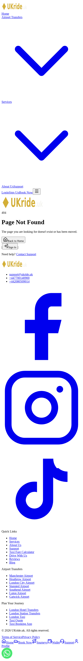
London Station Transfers (24, 613)
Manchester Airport (21, 575)
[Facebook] (41, 365)
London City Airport (21, 582)
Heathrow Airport (20, 579)
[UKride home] (15, 10)
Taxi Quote (16, 620)
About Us (8, 186)
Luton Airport (17, 593)
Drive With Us (18, 555)
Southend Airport (19, 589)
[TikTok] (41, 528)
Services (14, 541)
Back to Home (16, 241)
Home (5, 13)
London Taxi (17, 616)
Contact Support (26, 254)
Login (5, 192)
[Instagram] (41, 446)
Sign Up (14, 192)
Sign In (12, 247)
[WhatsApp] (7, 657)
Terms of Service (12, 637)
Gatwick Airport (19, 596)
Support (18, 186)
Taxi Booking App (20, 623)
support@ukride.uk (21, 274)
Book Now (26, 192)
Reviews (14, 559)
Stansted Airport (19, 586)
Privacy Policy (31, 637)
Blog (12, 562)
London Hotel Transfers (23, 609)
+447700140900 (19, 278)
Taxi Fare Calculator (21, 552)
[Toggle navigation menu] (37, 191)
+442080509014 (19, 281)
